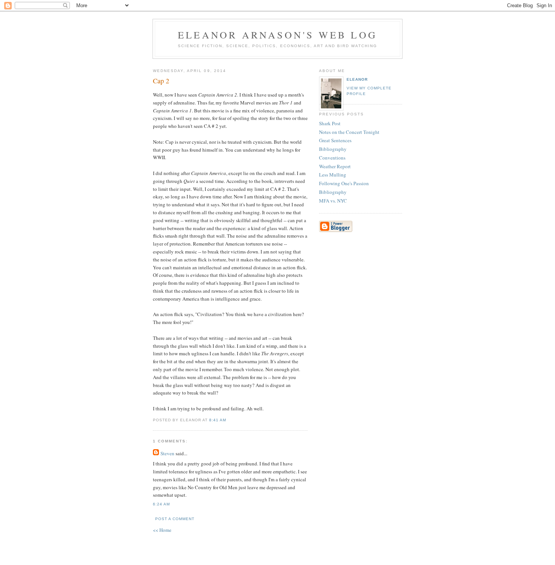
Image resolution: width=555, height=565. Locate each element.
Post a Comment (174, 519)
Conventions (332, 157)
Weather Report (335, 166)
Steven (167, 453)
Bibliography (333, 149)
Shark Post (330, 123)
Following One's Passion (344, 183)
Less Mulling (332, 174)
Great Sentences (335, 140)
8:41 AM (217, 420)
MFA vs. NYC (333, 200)
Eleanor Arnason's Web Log (277, 34)
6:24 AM (161, 504)
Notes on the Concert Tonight (349, 132)
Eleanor (357, 79)
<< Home (162, 530)
